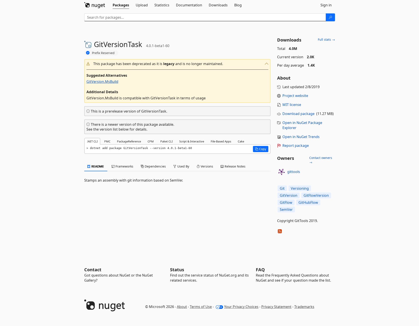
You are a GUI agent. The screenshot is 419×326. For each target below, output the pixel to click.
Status (177, 270)
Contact (92, 270)
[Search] (330, 17)
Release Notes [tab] (234, 166)
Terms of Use (201, 306)
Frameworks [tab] (124, 166)
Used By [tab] (182, 166)
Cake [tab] (241, 141)
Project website (295, 95)
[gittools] (281, 172)
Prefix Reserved (103, 53)
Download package (298, 113)
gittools (293, 171)
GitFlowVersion (316, 195)
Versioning (300, 188)
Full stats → (326, 39)
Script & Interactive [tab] (191, 141)
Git (282, 188)
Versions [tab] (206, 166)
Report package (295, 145)
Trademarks (304, 306)
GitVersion (288, 195)
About (182, 306)
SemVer (286, 209)
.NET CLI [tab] (92, 141)
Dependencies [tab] (155, 166)
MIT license (291, 104)
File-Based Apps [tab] (221, 141)
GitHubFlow (308, 202)
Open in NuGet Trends (301, 136)
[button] (177, 63)
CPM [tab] (151, 141)
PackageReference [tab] (129, 141)
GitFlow (286, 202)
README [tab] (97, 166)
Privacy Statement (276, 306)
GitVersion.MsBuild (102, 81)
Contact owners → (320, 160)
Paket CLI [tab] (166, 141)
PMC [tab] (107, 141)
